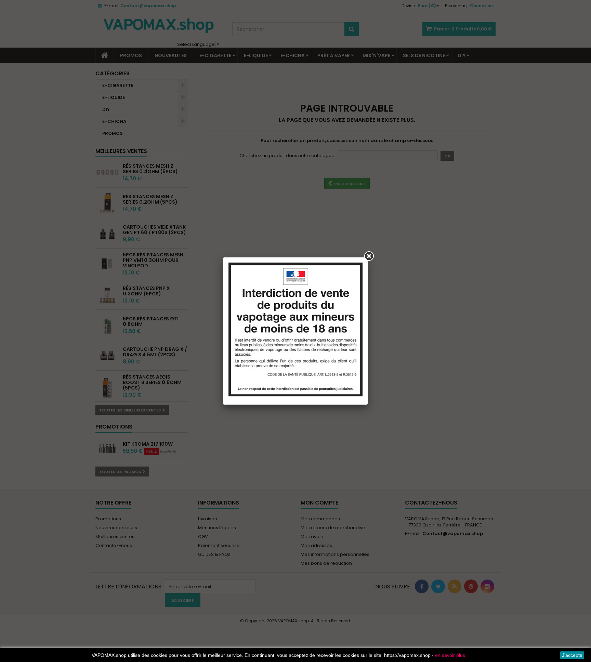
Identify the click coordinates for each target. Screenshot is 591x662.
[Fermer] (369, 256)
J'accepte (572, 655)
